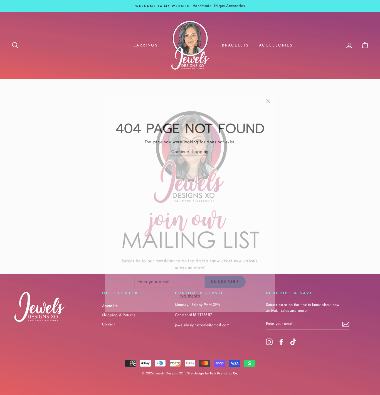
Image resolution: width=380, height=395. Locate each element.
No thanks (190, 290)
